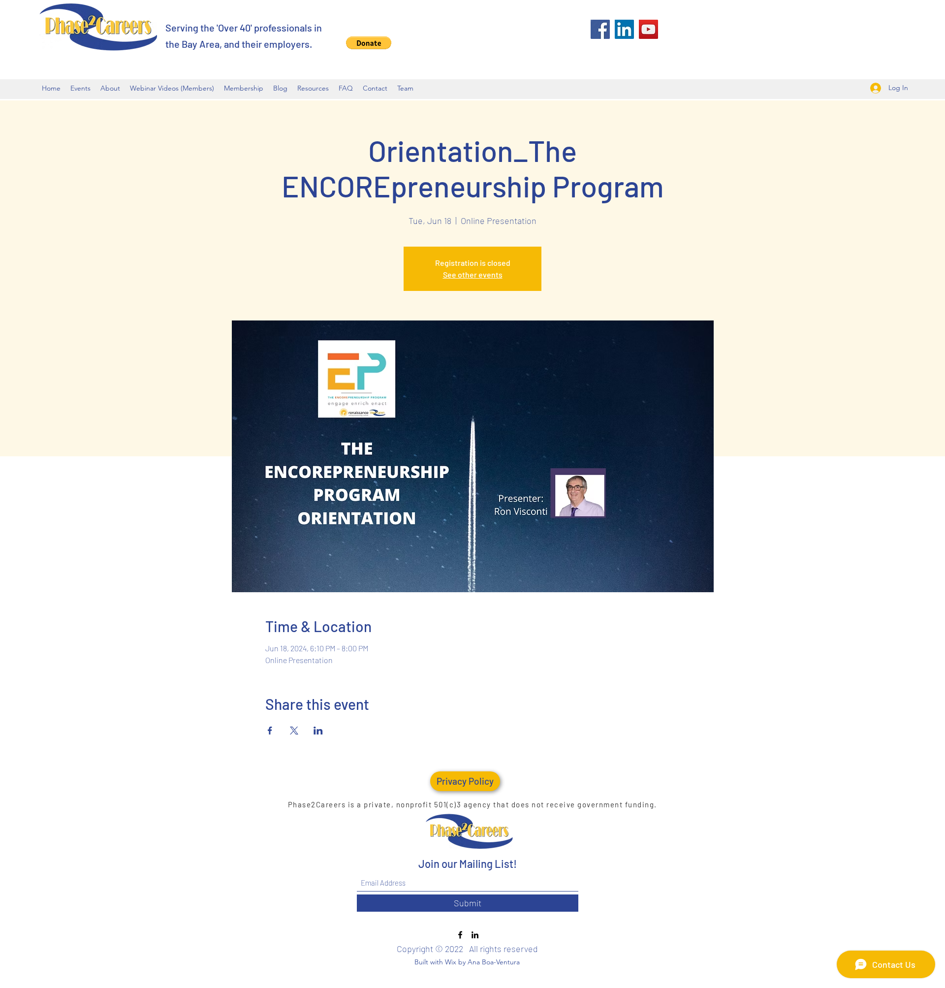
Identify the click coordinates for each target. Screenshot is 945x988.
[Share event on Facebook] (270, 730)
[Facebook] (600, 29)
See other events (473, 274)
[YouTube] (648, 29)
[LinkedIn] (624, 29)
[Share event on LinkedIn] (318, 730)
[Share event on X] (294, 730)
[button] (368, 42)
